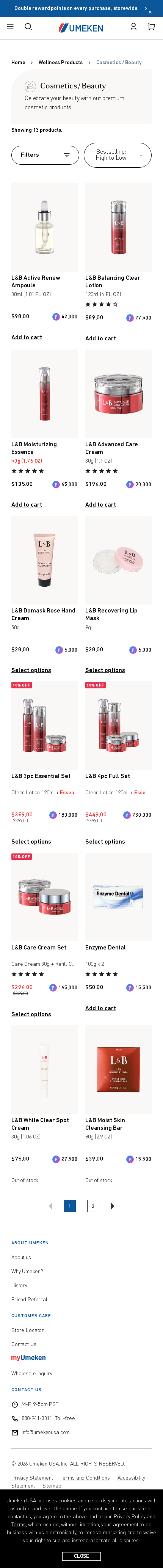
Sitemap (51, 1486)
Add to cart (26, 338)
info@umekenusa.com (46, 1432)
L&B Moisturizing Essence (33, 448)
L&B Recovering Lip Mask (111, 615)
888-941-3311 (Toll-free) (49, 1418)
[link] (102, 305)
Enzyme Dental (105, 948)
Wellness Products (61, 63)
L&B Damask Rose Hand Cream (43, 615)
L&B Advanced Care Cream (111, 448)
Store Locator (27, 1330)
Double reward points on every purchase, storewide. (78, 8)
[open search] (28, 28)
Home (18, 63)
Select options (31, 671)
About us (21, 1257)
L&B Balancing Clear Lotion (112, 282)
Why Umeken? (27, 1271)
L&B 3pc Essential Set (41, 776)
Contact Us (23, 1344)
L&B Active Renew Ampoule (35, 282)
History (19, 1285)
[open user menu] (133, 28)
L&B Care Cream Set (38, 948)
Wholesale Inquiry (31, 1373)
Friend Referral (29, 1299)
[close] (150, 12)
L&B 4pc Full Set (107, 776)
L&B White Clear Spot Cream (40, 1124)
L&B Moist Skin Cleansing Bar (105, 1124)
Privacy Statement (32, 1478)
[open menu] (10, 28)
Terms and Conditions (85, 1478)
